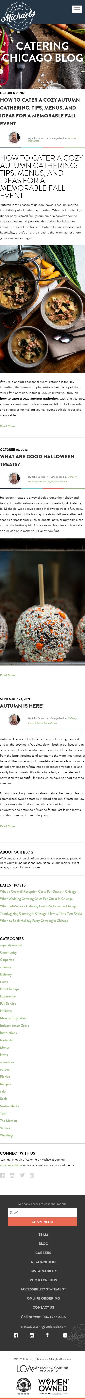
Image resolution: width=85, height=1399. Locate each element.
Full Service (8, 1003)
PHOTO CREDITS (43, 1280)
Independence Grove (14, 1025)
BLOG (43, 1243)
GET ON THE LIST (42, 1222)
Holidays (33, 481)
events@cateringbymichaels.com (43, 1326)
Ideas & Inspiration (49, 481)
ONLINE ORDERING (43, 1298)
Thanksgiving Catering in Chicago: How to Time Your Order (41, 913)
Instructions (8, 1033)
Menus (63, 481)
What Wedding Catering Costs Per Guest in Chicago (36, 899)
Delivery (72, 476)
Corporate (7, 960)
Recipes (5, 1084)
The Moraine (9, 1120)
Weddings (7, 1135)
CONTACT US (43, 1307)
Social (4, 1099)
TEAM (43, 1234)
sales (3, 1091)
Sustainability (9, 1106)
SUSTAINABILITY (43, 1271)
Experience (8, 996)
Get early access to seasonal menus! (42, 1204)
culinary (5, 967)
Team (4, 1113)
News (4, 1055)
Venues (5, 1128)
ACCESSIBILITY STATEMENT (43, 1289)
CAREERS (43, 1252)
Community (8, 952)
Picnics (5, 1077)
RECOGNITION (43, 1262)
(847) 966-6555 (54, 1317)
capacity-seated (11, 945)
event (4, 981)
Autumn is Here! (22, 706)
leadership (7, 1040)
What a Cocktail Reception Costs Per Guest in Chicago (38, 891)
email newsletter (11, 1165)
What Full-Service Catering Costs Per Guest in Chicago (38, 906)
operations (7, 1062)
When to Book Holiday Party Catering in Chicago (34, 921)
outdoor (5, 1069)
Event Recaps (9, 989)
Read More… (9, 426)
